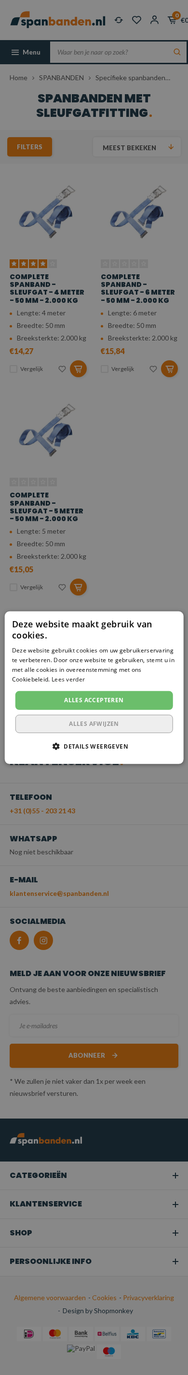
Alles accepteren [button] (93, 700)
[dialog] (94, 687)
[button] (94, 746)
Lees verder (68, 679)
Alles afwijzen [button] (94, 724)
